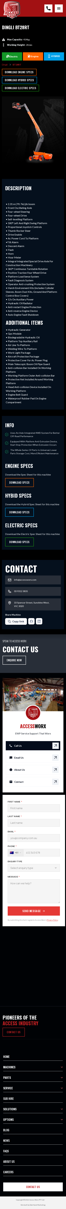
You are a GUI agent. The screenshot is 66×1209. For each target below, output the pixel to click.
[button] (33, 1057)
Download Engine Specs (19, 72)
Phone (12, 846)
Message (14, 876)
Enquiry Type (15, 861)
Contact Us (33, 1187)
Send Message (31, 911)
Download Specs (19, 482)
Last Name (15, 816)
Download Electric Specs (20, 88)
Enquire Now (14, 660)
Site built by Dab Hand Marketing (33, 1205)
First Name (15, 801)
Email (12, 831)
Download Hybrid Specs (19, 80)
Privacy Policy (52, 920)
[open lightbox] (33, 132)
